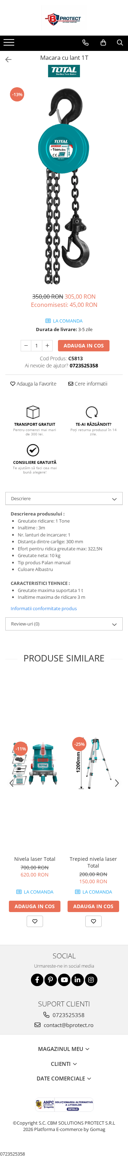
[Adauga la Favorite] (35, 921)
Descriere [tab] (21, 498)
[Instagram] (91, 980)
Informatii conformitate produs (44, 608)
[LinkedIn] (77, 980)
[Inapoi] (5, 59)
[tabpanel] (64, 186)
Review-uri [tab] (25, 624)
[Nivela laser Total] (34, 763)
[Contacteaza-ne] (86, 43)
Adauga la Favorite (36, 383)
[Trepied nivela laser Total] (93, 763)
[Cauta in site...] (120, 43)
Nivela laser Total (34, 858)
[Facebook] (37, 980)
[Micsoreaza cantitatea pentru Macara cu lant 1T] (26, 345)
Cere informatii (90, 383)
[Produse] (10, 44)
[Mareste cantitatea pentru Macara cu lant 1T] (47, 345)
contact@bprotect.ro (68, 1024)
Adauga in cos (84, 345)
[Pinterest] (50, 980)
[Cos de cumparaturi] (103, 43)
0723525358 (68, 1015)
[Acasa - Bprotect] (64, 17)
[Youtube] (64, 980)
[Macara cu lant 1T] (64, 186)
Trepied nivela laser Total (93, 862)
